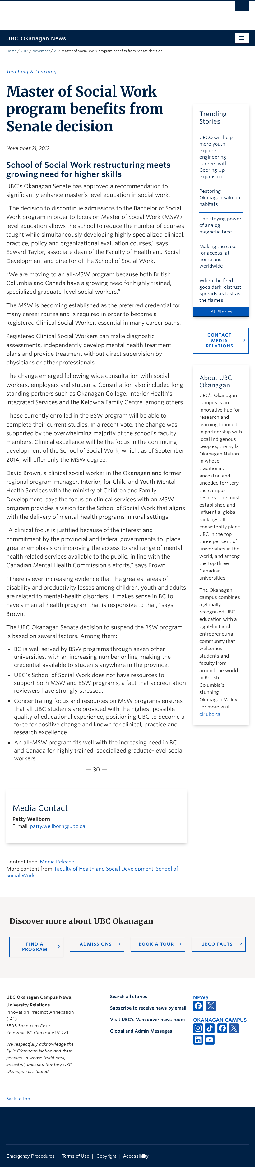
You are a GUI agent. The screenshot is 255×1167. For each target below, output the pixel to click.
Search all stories (128, 996)
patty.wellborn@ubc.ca (57, 826)
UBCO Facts (217, 944)
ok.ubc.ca (209, 714)
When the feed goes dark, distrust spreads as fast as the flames (220, 290)
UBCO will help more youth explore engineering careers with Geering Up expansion (216, 157)
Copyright (106, 1156)
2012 (24, 51)
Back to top (18, 1098)
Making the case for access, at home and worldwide (218, 256)
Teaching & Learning (31, 72)
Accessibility (136, 1156)
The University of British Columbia (109, 13)
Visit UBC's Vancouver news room (147, 1019)
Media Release (57, 862)
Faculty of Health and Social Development (104, 869)
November (41, 51)
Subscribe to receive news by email (148, 1008)
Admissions (96, 944)
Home (11, 51)
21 (55, 51)
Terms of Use (75, 1156)
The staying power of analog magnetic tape (220, 225)
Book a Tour (156, 944)
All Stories (221, 311)
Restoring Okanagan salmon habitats (219, 197)
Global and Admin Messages (141, 1031)
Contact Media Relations (219, 340)
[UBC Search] (242, 8)
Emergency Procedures (30, 1156)
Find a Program (35, 947)
